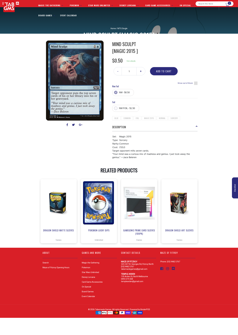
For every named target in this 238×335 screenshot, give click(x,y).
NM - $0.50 (124, 92)
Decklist (235, 188)
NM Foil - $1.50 (127, 108)
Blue (116, 118)
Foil (137, 118)
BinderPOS (145, 309)
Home (113, 28)
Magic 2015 (149, 118)
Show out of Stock (185, 83)
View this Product (59, 233)
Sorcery (174, 118)
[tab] (155, 128)
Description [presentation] (119, 127)
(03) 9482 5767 (173, 261)
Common (127, 118)
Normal (162, 118)
